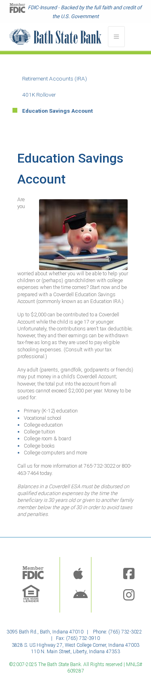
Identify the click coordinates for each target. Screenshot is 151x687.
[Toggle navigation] (116, 36)
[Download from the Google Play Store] (80, 595)
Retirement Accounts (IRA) (54, 78)
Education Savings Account (57, 110)
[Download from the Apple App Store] (78, 574)
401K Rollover (39, 94)
